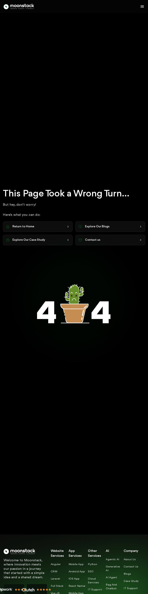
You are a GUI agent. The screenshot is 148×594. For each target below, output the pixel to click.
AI (107, 551)
